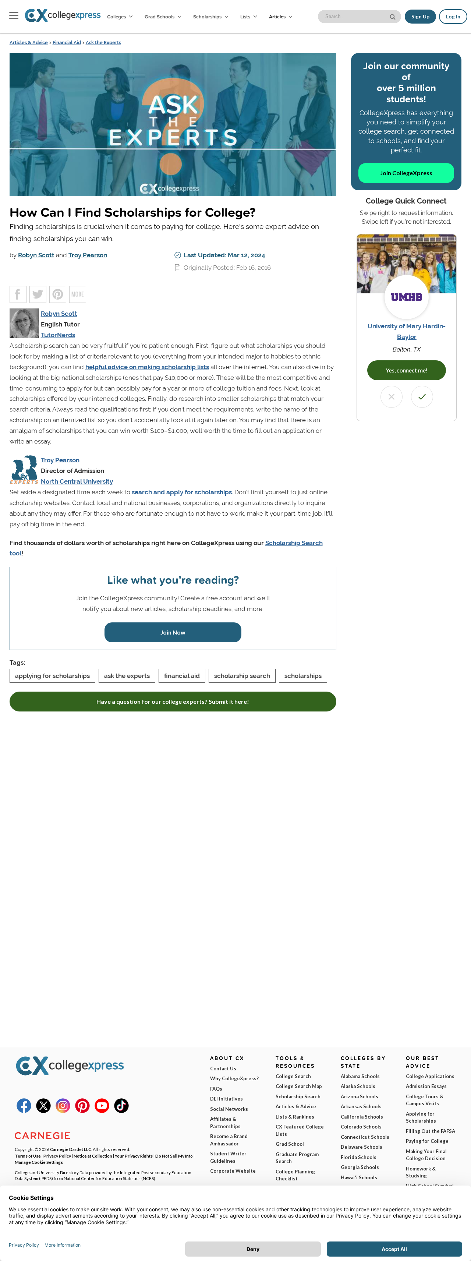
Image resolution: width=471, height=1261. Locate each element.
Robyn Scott (36, 255)
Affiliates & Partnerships (225, 1122)
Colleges (116, 16)
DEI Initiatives (226, 1099)
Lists (245, 16)
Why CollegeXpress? (234, 1078)
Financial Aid (67, 42)
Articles (278, 16)
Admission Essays (426, 1086)
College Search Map (299, 1086)
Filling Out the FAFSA (430, 1131)
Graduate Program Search (297, 1158)
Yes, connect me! (407, 370)
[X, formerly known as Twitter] (43, 1111)
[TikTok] (121, 1111)
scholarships (303, 675)
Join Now (172, 632)
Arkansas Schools (361, 1106)
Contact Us (223, 1068)
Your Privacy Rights (134, 1155)
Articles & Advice (29, 42)
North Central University (77, 481)
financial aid (182, 675)
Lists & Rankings (295, 1117)
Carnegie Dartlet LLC (70, 1149)
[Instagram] (63, 1111)
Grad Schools (160, 16)
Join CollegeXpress (406, 172)
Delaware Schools (361, 1147)
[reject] (391, 397)
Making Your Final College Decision (426, 1155)
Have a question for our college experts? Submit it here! (172, 701)
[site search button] (393, 16)
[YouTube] (102, 1111)
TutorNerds (58, 335)
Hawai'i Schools (359, 1177)
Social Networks (229, 1109)
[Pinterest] (82, 1111)
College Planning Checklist (295, 1175)
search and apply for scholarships (182, 492)
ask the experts (127, 675)
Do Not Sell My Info (174, 1155)
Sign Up (420, 17)
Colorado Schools (361, 1127)
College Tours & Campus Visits (424, 1100)
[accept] (422, 397)
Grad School (290, 1144)
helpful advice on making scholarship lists (147, 367)
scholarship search (242, 675)
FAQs (216, 1089)
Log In (453, 17)
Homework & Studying (421, 1172)
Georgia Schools (360, 1167)
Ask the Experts (103, 42)
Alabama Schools (360, 1076)
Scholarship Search (298, 1096)
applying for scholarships (52, 675)
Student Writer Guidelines (228, 1157)
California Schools (362, 1117)
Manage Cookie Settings (39, 1162)
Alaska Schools (358, 1086)
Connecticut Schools (365, 1137)
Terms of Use (28, 1155)
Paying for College (427, 1141)
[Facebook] (24, 1111)
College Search (293, 1076)
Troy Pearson (87, 255)
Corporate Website (233, 1171)
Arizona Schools (359, 1096)
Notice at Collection (93, 1155)
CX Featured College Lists (300, 1130)
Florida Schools (358, 1157)
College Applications (430, 1076)
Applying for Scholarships (421, 1117)
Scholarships (208, 16)
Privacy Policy (57, 1155)
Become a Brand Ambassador (229, 1140)
